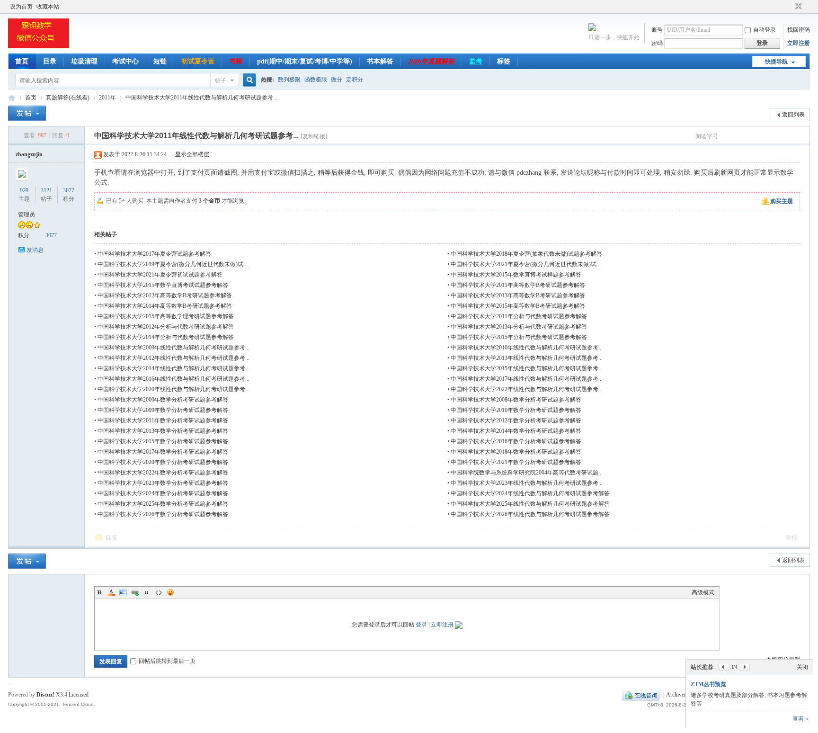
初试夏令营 (197, 61)
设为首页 (21, 6)
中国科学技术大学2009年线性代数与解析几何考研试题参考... (173, 347)
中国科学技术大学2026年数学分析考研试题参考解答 (163, 514)
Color (111, 592)
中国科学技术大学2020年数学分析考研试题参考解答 (163, 462)
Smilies (170, 592)
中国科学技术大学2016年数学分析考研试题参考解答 (516, 441)
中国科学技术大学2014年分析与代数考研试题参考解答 (166, 337)
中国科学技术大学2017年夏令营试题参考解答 (154, 253)
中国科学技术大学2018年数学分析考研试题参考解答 (516, 451)
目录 (49, 61)
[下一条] (744, 667)
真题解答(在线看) (67, 97)
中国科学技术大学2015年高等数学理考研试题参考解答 (166, 316)
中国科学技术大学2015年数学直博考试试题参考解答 (163, 285)
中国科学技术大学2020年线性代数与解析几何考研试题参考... (173, 389)
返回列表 (793, 114)
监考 (475, 61)
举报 (791, 538)
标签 (503, 61)
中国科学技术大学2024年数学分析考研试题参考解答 (163, 493)
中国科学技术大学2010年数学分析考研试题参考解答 (516, 410)
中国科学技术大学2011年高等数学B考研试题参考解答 (518, 285)
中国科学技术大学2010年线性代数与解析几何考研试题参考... (527, 347)
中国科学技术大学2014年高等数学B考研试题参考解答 (165, 306)
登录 (421, 624)
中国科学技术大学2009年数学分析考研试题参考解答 (163, 410)
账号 (657, 30)
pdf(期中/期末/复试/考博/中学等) (304, 61)
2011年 (107, 97)
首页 (21, 61)
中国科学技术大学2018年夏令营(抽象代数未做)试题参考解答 (526, 253)
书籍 (235, 61)
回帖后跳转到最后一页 (167, 661)
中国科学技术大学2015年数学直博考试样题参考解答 (516, 274)
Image (123, 592)
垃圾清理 (84, 61)
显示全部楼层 (192, 154)
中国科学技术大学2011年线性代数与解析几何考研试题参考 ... (202, 97)
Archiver (676, 694)
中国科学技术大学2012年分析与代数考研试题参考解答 (166, 326)
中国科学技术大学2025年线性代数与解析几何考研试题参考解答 (530, 504)
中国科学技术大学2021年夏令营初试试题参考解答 (160, 274)
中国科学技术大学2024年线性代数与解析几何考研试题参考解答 (530, 493)
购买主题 (781, 201)
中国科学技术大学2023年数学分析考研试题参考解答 (163, 483)
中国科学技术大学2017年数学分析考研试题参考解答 (163, 451)
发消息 (35, 250)
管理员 (26, 214)
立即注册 (798, 43)
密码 (657, 43)
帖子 (220, 80)
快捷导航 (776, 61)
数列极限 (289, 79)
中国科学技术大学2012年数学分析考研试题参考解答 (516, 420)
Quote (146, 592)
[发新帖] (27, 113)
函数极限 (315, 79)
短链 (160, 61)
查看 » (800, 718)
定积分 (354, 79)
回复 (111, 538)
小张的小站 (12, 98)
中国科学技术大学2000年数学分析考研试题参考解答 (163, 399)
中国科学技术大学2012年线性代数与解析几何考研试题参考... (173, 358)
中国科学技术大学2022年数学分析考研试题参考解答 (163, 472)
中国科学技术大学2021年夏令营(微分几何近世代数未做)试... (526, 264)
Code (158, 592)
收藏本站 (47, 6)
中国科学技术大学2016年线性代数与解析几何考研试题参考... (173, 378)
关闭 (802, 667)
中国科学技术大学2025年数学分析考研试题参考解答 (163, 504)
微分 (336, 79)
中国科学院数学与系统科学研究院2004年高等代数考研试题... (527, 472)
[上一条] (723, 667)
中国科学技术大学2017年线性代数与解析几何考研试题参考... (527, 378)
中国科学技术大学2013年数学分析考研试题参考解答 (163, 431)
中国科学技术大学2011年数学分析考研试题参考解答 (163, 420)
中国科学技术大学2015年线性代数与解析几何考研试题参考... (527, 368)
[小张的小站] (38, 48)
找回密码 (798, 30)
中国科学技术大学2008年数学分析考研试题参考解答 (516, 399)
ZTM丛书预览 (708, 684)
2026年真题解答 (431, 61)
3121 (46, 190)
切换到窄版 (797, 6)
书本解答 (380, 61)
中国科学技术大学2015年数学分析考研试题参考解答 (163, 441)
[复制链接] (314, 136)
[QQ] (641, 694)
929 (24, 190)
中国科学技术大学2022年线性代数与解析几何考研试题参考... (527, 389)
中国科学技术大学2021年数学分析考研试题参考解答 (516, 462)
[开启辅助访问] (789, 6)
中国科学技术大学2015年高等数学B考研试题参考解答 (518, 306)
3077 (68, 190)
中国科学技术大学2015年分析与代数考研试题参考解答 (519, 337)
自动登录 (764, 30)
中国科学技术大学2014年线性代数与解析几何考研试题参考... (173, 368)
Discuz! (45, 694)
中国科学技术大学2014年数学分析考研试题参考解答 (516, 431)
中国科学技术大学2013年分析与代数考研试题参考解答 (519, 326)
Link (135, 592)
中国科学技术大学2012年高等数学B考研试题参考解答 (165, 295)
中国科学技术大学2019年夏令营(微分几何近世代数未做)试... (173, 264)
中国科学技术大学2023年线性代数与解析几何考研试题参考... (527, 483)
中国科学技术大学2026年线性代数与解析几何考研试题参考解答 (530, 514)
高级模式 (703, 592)
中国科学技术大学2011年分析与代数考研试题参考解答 (519, 316)
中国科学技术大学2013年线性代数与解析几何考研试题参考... (527, 358)
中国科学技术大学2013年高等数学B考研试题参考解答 (518, 295)
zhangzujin (29, 154)
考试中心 (125, 61)
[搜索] (248, 80)
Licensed (79, 694)
